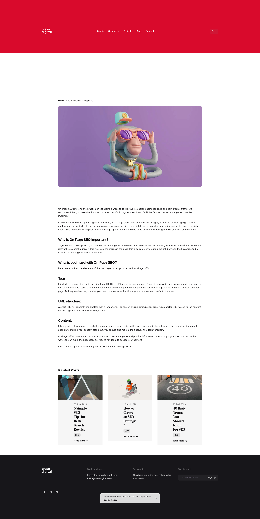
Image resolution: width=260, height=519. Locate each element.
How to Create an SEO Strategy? (129, 417)
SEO (60, 74)
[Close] (156, 498)
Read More (79, 440)
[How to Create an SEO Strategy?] (130, 387)
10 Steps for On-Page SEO (116, 346)
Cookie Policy (110, 500)
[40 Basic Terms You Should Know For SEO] (179, 387)
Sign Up (212, 477)
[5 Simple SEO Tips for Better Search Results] (80, 387)
